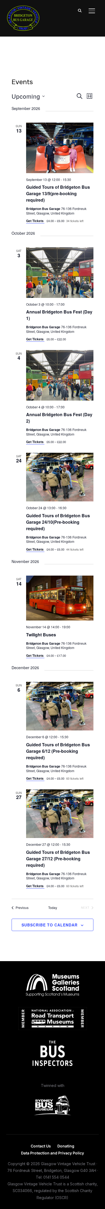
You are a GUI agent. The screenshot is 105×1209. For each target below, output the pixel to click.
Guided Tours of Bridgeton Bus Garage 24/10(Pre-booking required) (58, 522)
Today (52, 907)
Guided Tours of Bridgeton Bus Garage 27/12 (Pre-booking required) (58, 858)
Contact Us (41, 1146)
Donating (65, 1146)
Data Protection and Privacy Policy (52, 1153)
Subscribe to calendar (50, 925)
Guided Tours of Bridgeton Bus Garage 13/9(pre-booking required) (58, 193)
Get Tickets (35, 220)
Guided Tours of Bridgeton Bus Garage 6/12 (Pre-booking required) (58, 751)
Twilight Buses (41, 635)
